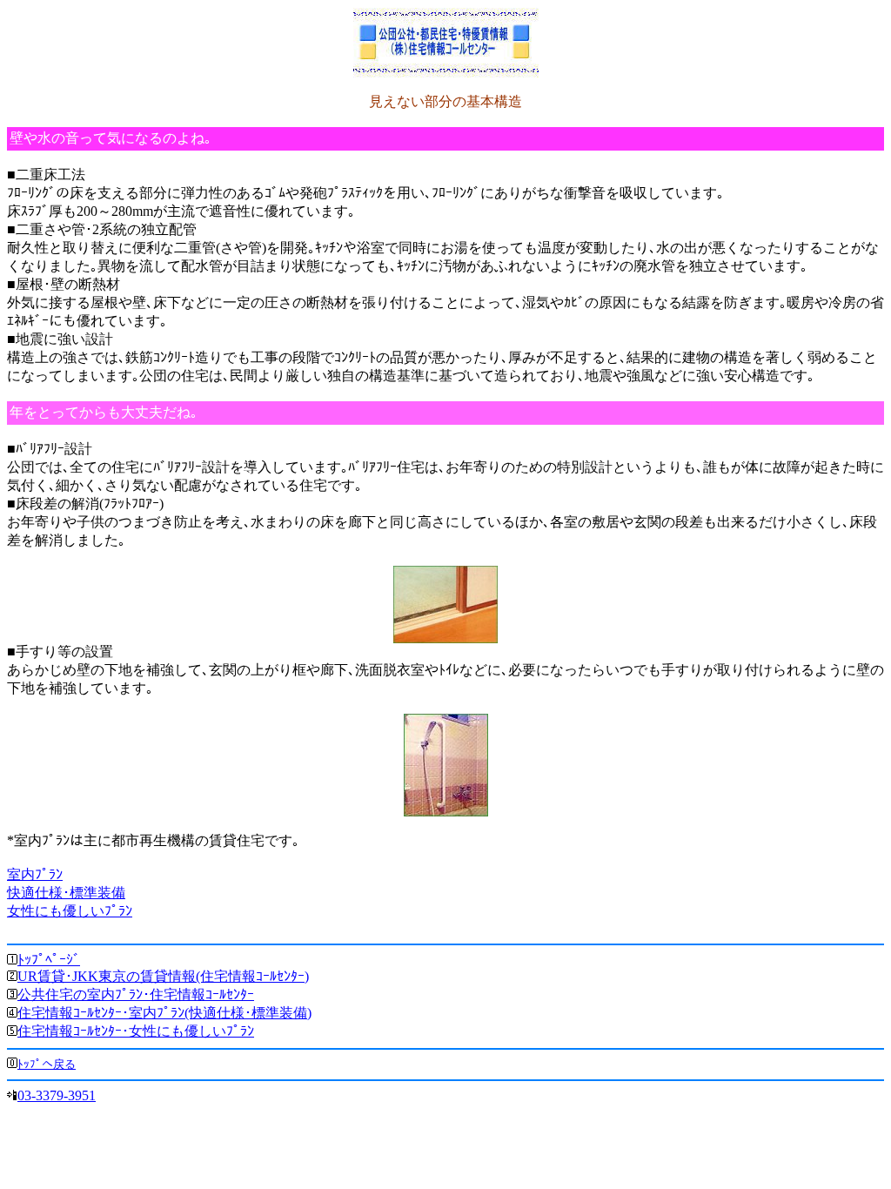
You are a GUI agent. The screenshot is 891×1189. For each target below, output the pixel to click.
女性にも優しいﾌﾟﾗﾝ (69, 911)
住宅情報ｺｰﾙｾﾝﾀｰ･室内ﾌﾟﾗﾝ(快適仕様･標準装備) (164, 1012)
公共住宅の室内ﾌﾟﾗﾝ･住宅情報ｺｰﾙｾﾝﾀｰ (135, 994)
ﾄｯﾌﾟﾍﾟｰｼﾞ (48, 959)
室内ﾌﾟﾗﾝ (35, 874)
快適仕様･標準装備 (66, 892)
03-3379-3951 (56, 1095)
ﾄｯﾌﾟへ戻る (46, 1064)
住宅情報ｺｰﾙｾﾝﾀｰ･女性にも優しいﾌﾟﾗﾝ (135, 1031)
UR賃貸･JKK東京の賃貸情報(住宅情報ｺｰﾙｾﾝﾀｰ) (163, 976)
